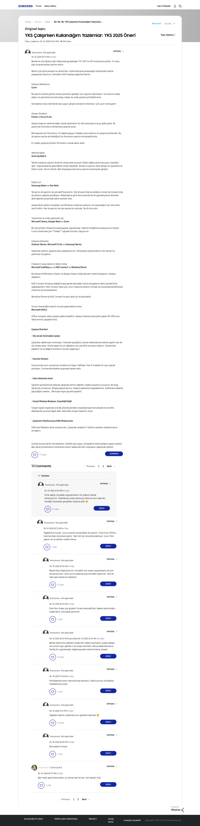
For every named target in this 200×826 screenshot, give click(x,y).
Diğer (54, 57)
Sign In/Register (164, 6)
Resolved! (156, 23)
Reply (101, 508)
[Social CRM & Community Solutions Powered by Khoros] (177, 809)
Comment (114, 454)
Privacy (93, 819)
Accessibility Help (33, 819)
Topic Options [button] (167, 35)
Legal (111, 819)
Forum (38, 6)
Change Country (132, 820)
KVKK (110, 822)
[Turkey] (25, 6)
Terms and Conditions (65, 819)
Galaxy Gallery (50, 6)
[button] (118, 51)
